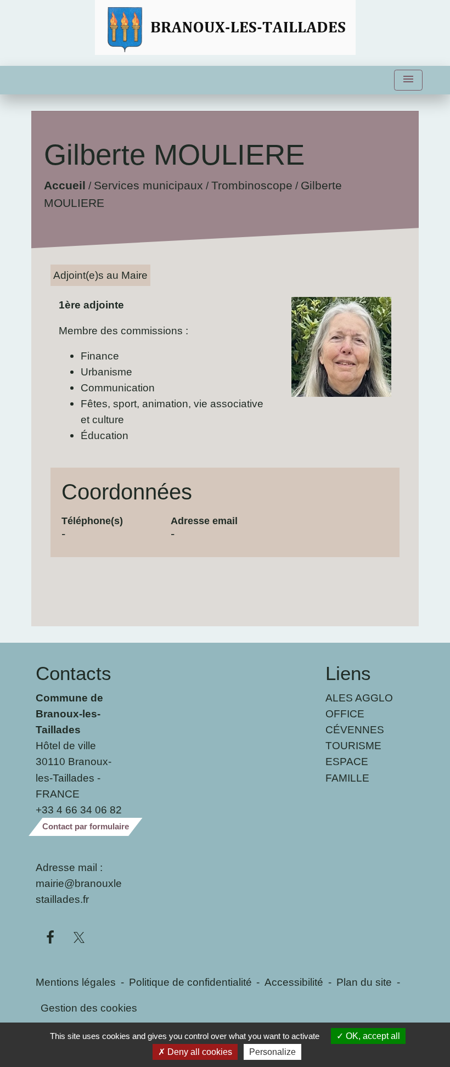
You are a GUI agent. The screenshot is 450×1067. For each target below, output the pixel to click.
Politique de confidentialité (190, 982)
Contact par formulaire (85, 826)
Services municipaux (148, 185)
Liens (348, 673)
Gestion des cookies (89, 1008)
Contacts (73, 673)
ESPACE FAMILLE (347, 769)
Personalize (272, 1052)
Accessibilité (294, 982)
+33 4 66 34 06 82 (79, 810)
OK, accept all (372, 1036)
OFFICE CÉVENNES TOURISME (354, 729)
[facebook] (50, 938)
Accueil (65, 185)
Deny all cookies (198, 1052)
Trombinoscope (251, 185)
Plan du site (364, 982)
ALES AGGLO (359, 698)
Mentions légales (76, 982)
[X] (79, 938)
